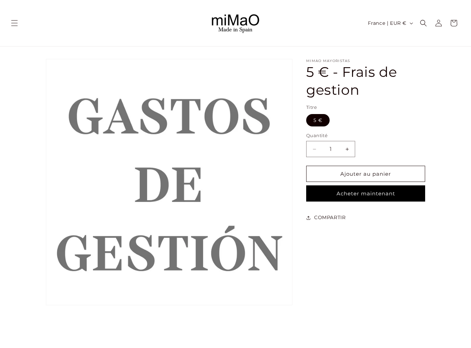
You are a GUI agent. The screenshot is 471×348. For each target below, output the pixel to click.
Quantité (317, 135)
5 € (317, 120)
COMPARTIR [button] (329, 217)
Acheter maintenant (366, 193)
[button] (14, 23)
